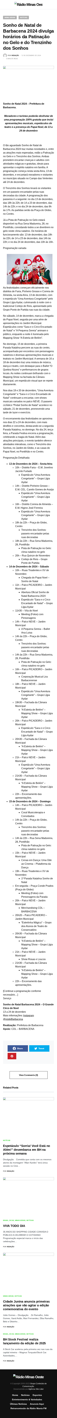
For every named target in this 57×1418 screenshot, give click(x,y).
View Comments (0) (28, 1075)
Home (15, 1395)
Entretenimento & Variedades (27, 1399)
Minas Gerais (10, 17)
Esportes (37, 1395)
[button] (4, 4)
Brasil (6, 1220)
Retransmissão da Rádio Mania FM (28, 1408)
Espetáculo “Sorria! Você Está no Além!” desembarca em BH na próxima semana (26, 1149)
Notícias (23, 17)
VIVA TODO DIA (14, 1225)
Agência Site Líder (36, 1389)
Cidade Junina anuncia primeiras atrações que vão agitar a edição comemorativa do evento (26, 1305)
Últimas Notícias (18, 1404)
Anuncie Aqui (37, 1404)
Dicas (11, 1220)
